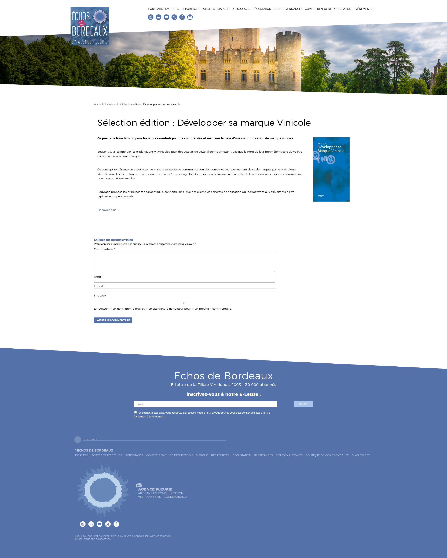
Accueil (98, 104)
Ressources (241, 8)
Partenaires (263, 455)
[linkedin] (159, 18)
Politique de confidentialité (327, 455)
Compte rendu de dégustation (328, 8)
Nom (98, 276)
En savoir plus (106, 210)
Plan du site (361, 455)
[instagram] (151, 18)
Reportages (190, 8)
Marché (223, 8)
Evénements (363, 8)
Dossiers (208, 8)
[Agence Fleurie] (103, 490)
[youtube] (167, 18)
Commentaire (104, 249)
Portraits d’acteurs (163, 8)
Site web (100, 295)
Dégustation (261, 8)
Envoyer (304, 404)
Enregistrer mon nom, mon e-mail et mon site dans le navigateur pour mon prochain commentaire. (163, 308)
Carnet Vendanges (288, 8)
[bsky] (190, 18)
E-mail (99, 286)
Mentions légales (289, 455)
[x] (174, 18)
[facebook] (182, 18)
